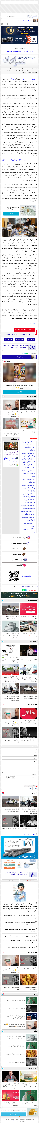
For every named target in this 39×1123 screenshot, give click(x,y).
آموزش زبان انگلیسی (18, 560)
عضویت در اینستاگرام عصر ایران (18, 538)
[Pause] (5, 380)
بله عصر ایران (5, 160)
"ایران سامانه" (16, 1121)
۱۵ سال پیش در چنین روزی (18, 543)
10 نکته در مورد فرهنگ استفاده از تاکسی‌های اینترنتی (28, 473)
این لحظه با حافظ (17, 549)
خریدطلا (11, 214)
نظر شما (34, 747)
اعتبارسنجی (35, 788)
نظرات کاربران (19, 339)
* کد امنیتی (34, 774)
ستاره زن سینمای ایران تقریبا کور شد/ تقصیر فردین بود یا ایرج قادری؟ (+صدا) (15, 346)
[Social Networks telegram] (22, 353)
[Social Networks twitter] (25, 353)
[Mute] (7, 380)
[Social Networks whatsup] (27, 353)
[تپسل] (4, 361)
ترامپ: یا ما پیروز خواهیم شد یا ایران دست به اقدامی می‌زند (19, 936)
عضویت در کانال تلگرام (21, 160)
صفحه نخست (35, 45)
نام (36, 749)
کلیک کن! (19, 392)
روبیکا (12, 160)
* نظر (35, 761)
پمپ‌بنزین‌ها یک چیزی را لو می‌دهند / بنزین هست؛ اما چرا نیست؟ (11, 460)
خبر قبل (9, 339)
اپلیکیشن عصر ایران (26, 576)
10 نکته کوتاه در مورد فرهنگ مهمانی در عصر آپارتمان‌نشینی (28, 488)
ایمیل (35, 755)
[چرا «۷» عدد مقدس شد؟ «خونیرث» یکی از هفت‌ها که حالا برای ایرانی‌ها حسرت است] (11, 446)
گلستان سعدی (17, 554)
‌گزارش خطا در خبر (32, 590)
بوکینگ (30, 788)
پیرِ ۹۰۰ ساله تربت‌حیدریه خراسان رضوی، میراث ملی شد (20, 947)
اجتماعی (30, 45)
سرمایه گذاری (13, 1114)
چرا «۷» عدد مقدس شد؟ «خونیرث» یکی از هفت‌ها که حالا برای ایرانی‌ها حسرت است (11, 453)
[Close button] (38, 1107)
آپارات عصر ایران (17, 565)
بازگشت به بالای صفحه (29, 835)
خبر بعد (29, 339)
